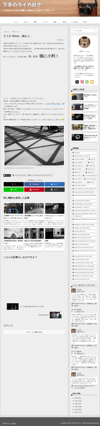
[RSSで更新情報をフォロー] (87, 82)
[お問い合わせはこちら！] (92, 82)
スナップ (8, 175)
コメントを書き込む (34, 332)
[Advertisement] (34, 76)
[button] (55, 189)
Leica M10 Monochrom (20, 175)
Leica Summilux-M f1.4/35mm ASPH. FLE (41, 175)
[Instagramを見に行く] (82, 82)
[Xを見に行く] (77, 82)
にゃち (87, 51)
